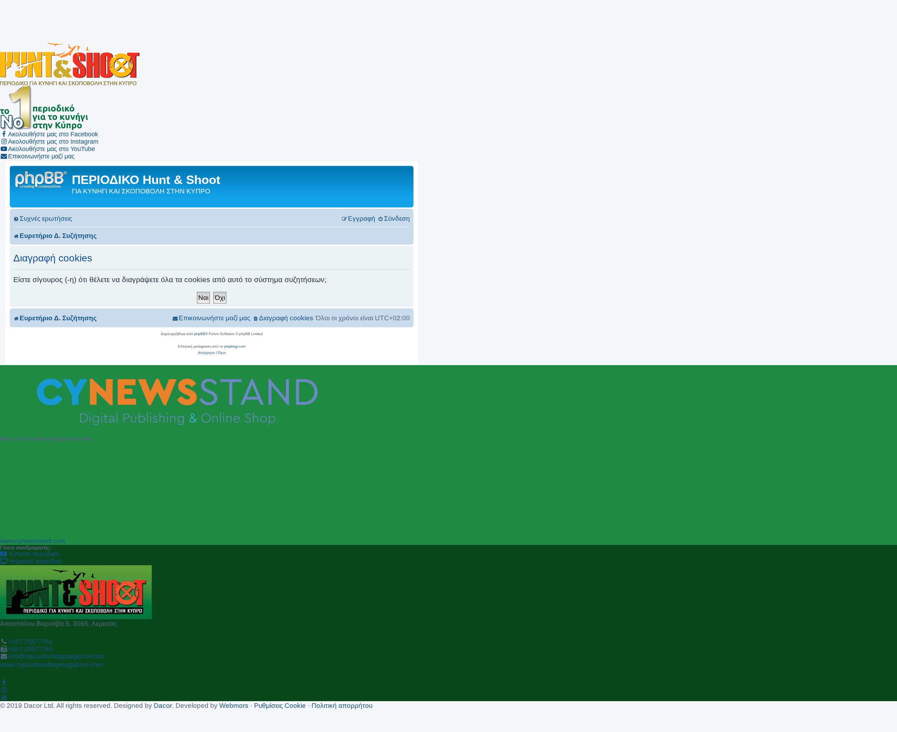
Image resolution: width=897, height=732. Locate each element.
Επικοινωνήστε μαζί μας (41, 156)
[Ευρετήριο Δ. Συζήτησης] (42, 179)
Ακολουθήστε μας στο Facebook (53, 134)
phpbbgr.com (234, 346)
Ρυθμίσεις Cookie (280, 705)
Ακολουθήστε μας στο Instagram (53, 141)
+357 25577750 (30, 641)
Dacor (163, 705)
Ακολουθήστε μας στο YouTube (51, 148)
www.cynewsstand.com (32, 541)
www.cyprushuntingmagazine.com (51, 664)
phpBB (199, 334)
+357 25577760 (30, 648)
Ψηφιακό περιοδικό (34, 561)
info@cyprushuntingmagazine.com (56, 656)
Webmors (233, 705)
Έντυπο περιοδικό (33, 553)
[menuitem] (42, 218)
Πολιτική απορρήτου (341, 705)
